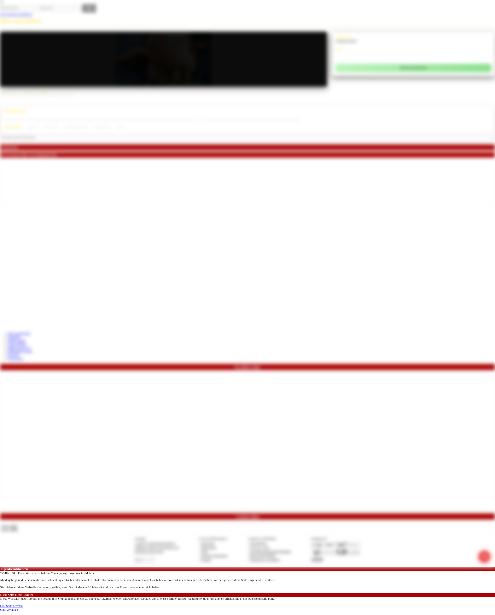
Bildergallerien (17, 340)
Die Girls (13, 354)
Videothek (14, 337)
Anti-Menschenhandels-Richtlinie (270, 551)
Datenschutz (208, 547)
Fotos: (9, 529)
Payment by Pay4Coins (149, 551)
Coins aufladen (17, 344)
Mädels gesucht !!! (19, 347)
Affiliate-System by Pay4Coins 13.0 (157, 547)
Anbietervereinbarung (214, 555)
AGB (204, 551)
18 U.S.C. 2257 (259, 547)
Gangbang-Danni (346, 40)
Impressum (207, 543)
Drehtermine (15, 358)
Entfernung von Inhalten (265, 560)
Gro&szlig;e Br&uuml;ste (76, 127)
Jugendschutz (258, 543)
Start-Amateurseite (19, 333)
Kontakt (206, 560)
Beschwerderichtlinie (263, 555)
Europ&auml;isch (102, 127)
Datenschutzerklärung (261, 598)
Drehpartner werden (20, 351)
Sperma (120, 127)
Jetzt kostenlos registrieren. (16, 14)
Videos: (9, 526)
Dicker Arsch (51, 127)
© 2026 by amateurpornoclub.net (155, 543)
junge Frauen (33, 127)
